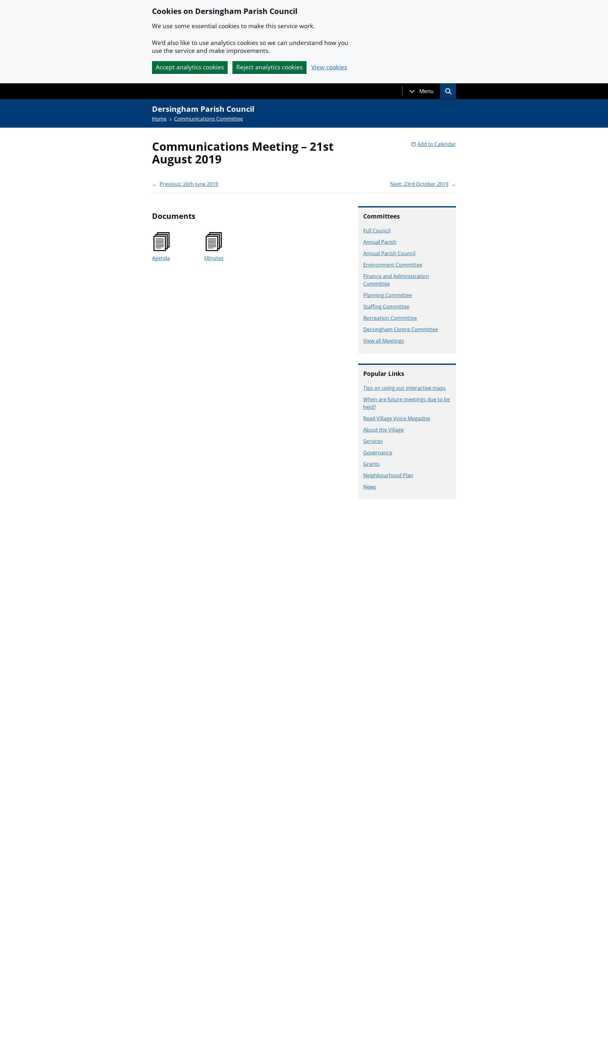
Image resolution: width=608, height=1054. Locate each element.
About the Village (383, 429)
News (369, 486)
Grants (371, 463)
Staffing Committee (386, 306)
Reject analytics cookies (269, 67)
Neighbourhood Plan (388, 475)
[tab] (421, 91)
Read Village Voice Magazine (396, 418)
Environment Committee (392, 264)
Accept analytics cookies (190, 67)
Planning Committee (387, 295)
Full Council (376, 230)
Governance (377, 452)
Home (159, 118)
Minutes (214, 258)
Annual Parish (379, 241)
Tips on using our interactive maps (404, 387)
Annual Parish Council (389, 253)
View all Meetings (383, 340)
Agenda (161, 258)
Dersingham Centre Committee (400, 329)
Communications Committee (208, 118)
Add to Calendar (436, 144)
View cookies (329, 67)
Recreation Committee (390, 317)
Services (373, 441)
